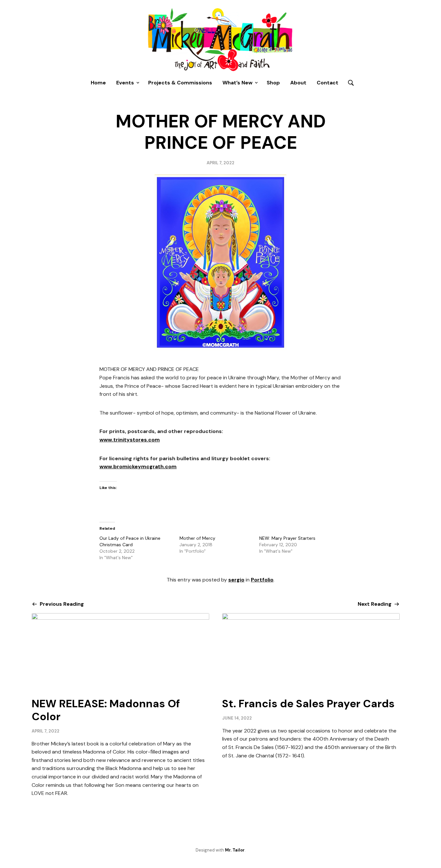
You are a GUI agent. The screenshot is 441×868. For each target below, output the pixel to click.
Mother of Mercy (197, 538)
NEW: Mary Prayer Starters (287, 538)
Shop (273, 82)
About (298, 82)
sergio (236, 579)
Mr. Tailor (235, 850)
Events (125, 82)
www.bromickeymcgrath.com (138, 466)
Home (98, 82)
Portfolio (262, 579)
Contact (327, 82)
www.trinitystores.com (129, 439)
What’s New (237, 82)
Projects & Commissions (180, 82)
